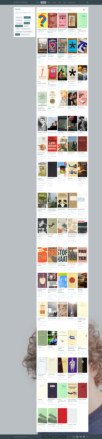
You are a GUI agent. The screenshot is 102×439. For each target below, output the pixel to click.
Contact (63, 436)
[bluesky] (81, 437)
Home (38, 2)
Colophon (45, 436)
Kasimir (27, 23)
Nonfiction (19, 26)
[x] (87, 437)
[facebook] (84, 437)
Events (54, 2)
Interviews (28, 20)
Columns (27, 17)
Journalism (19, 23)
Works (43, 2)
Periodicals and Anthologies (24, 31)
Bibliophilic (19, 17)
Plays (17, 34)
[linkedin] (77, 437)
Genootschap (71, 2)
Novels (26, 26)
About (48, 2)
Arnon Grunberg (20, 2)
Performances (26, 29)
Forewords (19, 20)
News (59, 2)
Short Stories (25, 34)
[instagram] (74, 437)
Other (17, 29)
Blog (64, 2)
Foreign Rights (55, 436)
